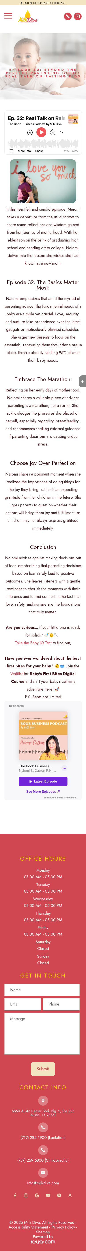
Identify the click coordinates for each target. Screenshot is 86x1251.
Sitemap (43, 1232)
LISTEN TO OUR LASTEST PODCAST (44, 3)
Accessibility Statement (28, 1227)
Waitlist (17, 674)
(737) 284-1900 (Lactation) (43, 1138)
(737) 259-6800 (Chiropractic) (43, 1160)
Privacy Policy (63, 1227)
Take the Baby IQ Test (33, 643)
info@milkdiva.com (43, 1183)
